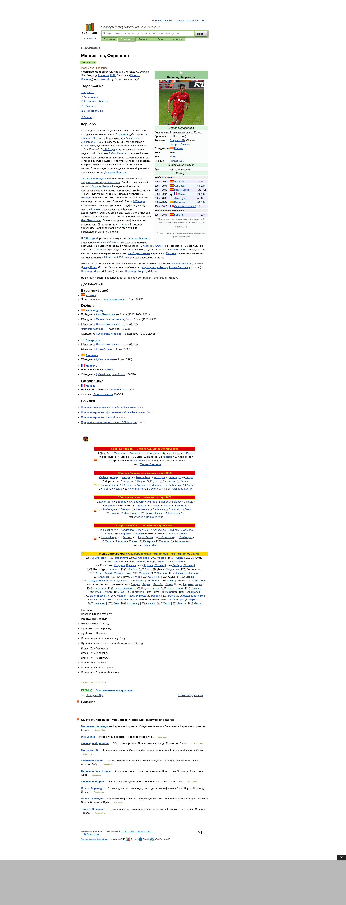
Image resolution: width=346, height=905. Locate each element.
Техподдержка (127, 831)
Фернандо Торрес (92, 781)
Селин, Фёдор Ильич (190, 695)
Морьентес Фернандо (95, 726)
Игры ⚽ (177, 39)
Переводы (143, 39)
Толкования (126, 39)
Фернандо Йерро (92, 760)
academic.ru (90, 38)
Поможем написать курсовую (114, 690)
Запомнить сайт (163, 20)
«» (155, 267)
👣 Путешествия (91, 834)
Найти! (201, 33)
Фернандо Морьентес (95, 743)
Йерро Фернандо (92, 798)
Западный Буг (94, 695)
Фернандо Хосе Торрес (96, 771)
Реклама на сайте (144, 831)
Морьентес (88, 736)
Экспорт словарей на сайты (94, 839)
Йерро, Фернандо (92, 788)
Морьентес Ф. (90, 750)
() (185, 206)
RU (203, 20)
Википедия (109, 39)
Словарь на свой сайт (187, 20)
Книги (160, 39)
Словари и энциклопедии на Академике (131, 27)
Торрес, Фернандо (93, 809)
